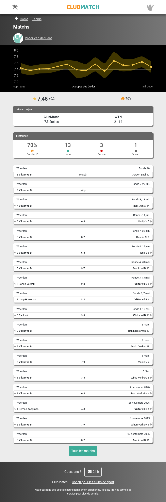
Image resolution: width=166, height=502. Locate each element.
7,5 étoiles (51, 122)
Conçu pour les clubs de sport (93, 482)
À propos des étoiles (84, 86)
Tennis (37, 19)
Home (24, 19)
